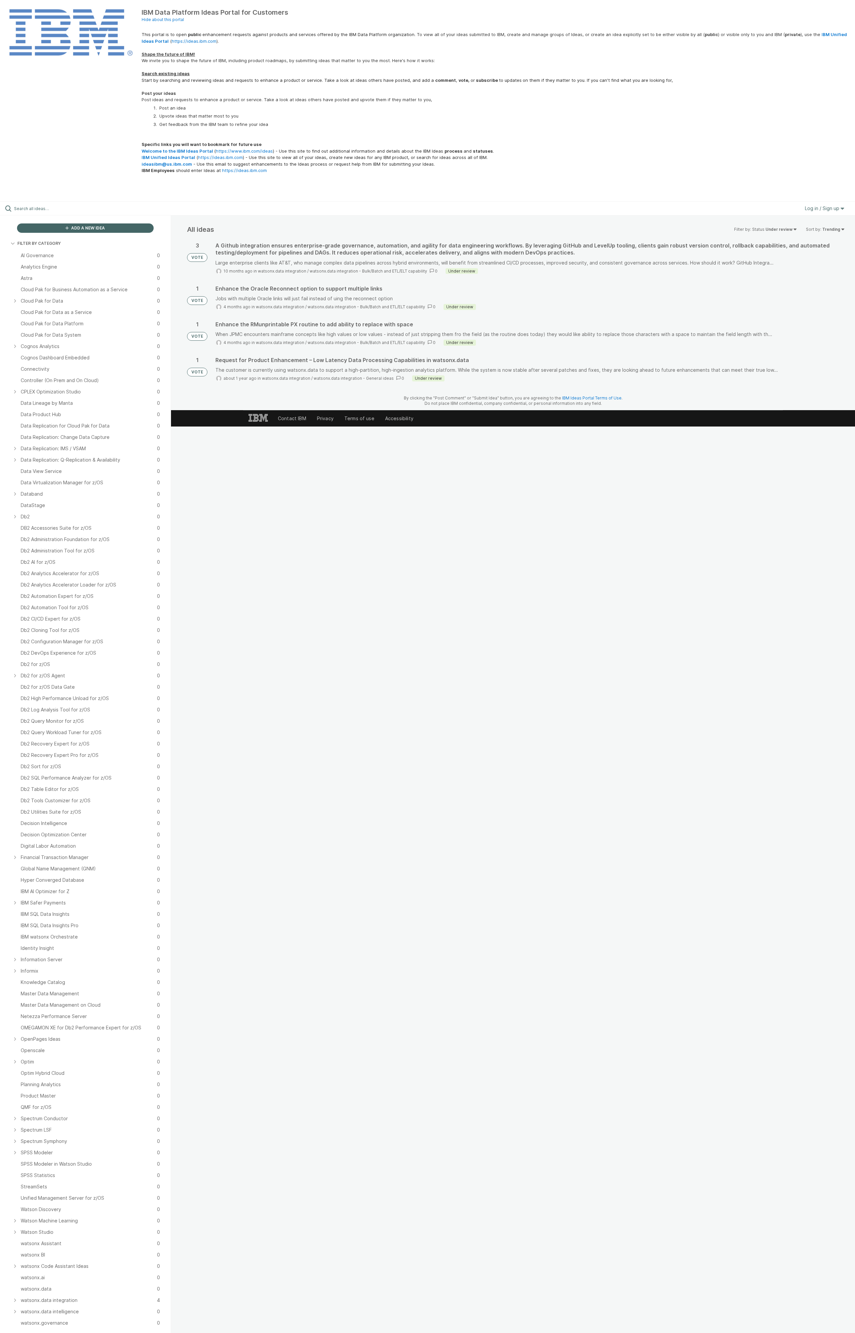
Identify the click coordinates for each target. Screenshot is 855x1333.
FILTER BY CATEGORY (39, 243)
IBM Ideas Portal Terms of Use (592, 397)
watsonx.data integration (282, 271)
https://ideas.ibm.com (194, 41)
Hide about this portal (163, 19)
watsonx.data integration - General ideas (354, 378)
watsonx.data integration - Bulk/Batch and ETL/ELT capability (368, 271)
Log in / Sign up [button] (823, 208)
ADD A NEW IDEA (87, 227)
